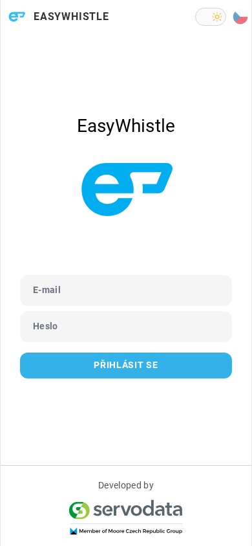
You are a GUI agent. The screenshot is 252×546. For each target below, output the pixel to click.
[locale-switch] (240, 17)
